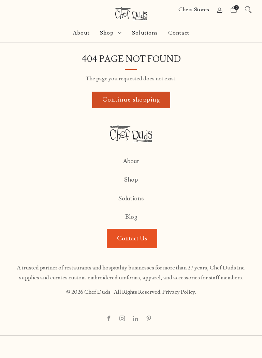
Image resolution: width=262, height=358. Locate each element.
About (81, 32)
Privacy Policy (178, 292)
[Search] (248, 9)
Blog (131, 217)
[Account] (219, 10)
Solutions (145, 32)
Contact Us (132, 238)
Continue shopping (131, 100)
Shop (107, 32)
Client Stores (193, 9)
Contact (178, 32)
